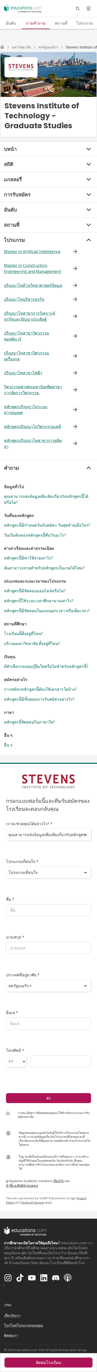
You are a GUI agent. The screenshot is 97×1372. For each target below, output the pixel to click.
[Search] (77, 8)
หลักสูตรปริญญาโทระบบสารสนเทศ (25, 409)
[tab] (36, 23)
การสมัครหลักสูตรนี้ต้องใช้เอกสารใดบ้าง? (40, 689)
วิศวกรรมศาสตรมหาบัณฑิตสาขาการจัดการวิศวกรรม (33, 389)
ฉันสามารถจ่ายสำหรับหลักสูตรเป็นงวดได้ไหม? (44, 568)
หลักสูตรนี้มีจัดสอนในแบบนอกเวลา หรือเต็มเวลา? (47, 610)
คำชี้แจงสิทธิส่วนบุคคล (22, 1185)
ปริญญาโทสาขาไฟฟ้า (23, 373)
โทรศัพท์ (15, 1050)
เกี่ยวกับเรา (12, 1315)
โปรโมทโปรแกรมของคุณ (23, 1325)
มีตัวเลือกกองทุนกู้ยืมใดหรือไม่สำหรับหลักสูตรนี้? (46, 666)
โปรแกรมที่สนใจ (22, 861)
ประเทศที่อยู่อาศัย (23, 975)
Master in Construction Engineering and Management (32, 268)
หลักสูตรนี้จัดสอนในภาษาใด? (29, 722)
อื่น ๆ (8, 745)
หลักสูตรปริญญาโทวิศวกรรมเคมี (32, 426)
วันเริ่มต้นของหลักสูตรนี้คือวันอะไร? (35, 535)
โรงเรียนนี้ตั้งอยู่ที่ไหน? (23, 633)
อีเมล (12, 1012)
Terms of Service (32, 1202)
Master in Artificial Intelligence (32, 251)
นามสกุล (15, 937)
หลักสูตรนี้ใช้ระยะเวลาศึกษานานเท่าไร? (38, 600)
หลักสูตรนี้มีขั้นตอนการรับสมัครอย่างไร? (39, 699)
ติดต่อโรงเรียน (48, 1362)
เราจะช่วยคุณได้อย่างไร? (29, 823)
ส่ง (48, 1098)
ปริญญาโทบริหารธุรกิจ (24, 299)
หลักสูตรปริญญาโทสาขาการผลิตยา (33, 443)
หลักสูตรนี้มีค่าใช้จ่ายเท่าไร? (28, 558)
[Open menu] (88, 8)
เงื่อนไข (58, 1181)
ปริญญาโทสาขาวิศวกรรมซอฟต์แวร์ (26, 336)
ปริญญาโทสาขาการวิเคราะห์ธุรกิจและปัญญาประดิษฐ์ (29, 316)
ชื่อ (10, 899)
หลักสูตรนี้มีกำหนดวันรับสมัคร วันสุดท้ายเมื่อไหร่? (47, 525)
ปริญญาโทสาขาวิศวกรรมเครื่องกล (26, 356)
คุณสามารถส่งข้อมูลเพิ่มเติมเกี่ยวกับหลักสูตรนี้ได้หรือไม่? (46, 499)
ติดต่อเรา (11, 1335)
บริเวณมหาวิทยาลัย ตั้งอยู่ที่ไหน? (32, 643)
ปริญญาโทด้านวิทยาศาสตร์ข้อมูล (33, 285)
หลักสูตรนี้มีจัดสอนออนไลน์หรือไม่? (35, 591)
